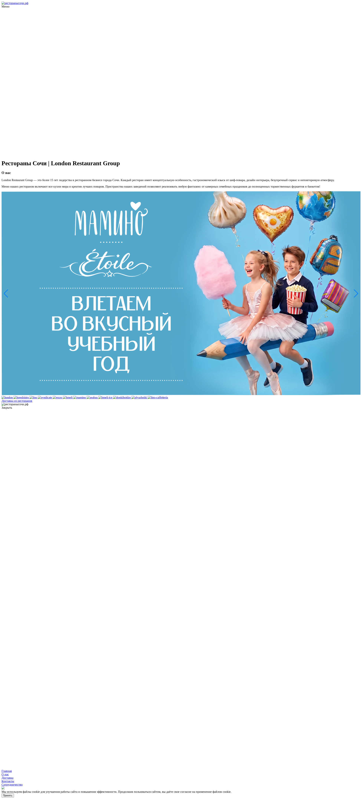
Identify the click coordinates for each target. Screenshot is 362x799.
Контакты (8, 781)
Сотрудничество (12, 784)
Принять (7, 795)
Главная (7, 771)
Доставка (7, 777)
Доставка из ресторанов (17, 400)
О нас (5, 774)
